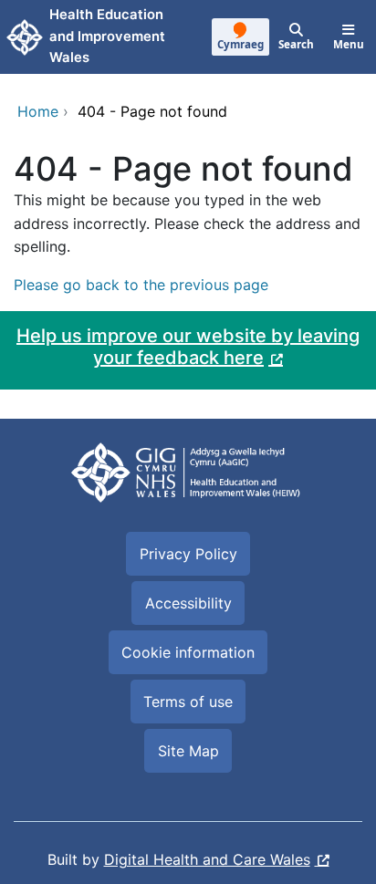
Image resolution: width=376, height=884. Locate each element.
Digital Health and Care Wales (207, 859)
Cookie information (188, 652)
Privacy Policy (188, 554)
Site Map (188, 751)
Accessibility (188, 603)
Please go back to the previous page (141, 285)
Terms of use (188, 701)
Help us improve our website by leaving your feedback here (188, 347)
